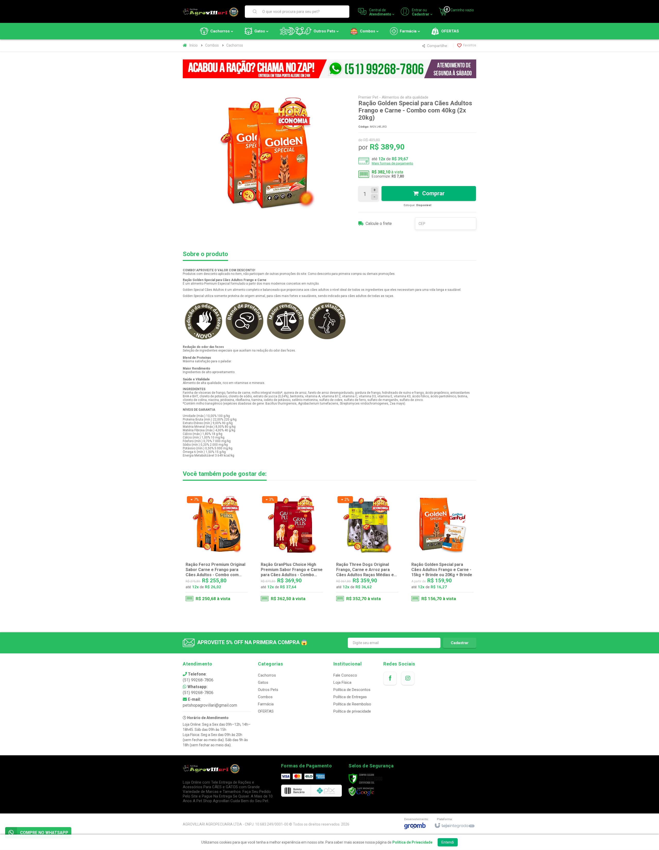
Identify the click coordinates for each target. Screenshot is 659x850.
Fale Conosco (345, 675)
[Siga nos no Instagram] (407, 678)
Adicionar (227, 582)
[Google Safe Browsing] (361, 791)
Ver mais (445, 582)
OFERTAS (266, 711)
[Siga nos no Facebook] (390, 678)
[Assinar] (459, 643)
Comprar (433, 193)
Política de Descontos (351, 689)
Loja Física (342, 682)
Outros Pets (268, 689)
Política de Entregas (350, 697)
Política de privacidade (352, 711)
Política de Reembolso (352, 704)
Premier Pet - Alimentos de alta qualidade (393, 97)
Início (193, 45)
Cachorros (234, 45)
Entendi (447, 842)
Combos (212, 45)
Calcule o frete (379, 223)
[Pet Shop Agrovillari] (210, 11)
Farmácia (266, 704)
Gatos (263, 682)
